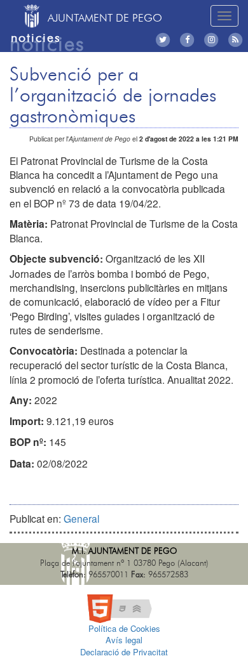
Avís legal (124, 640)
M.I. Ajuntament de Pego (124, 551)
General (81, 518)
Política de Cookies (124, 628)
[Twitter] (165, 40)
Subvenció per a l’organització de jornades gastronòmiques (113, 95)
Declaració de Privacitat (124, 652)
